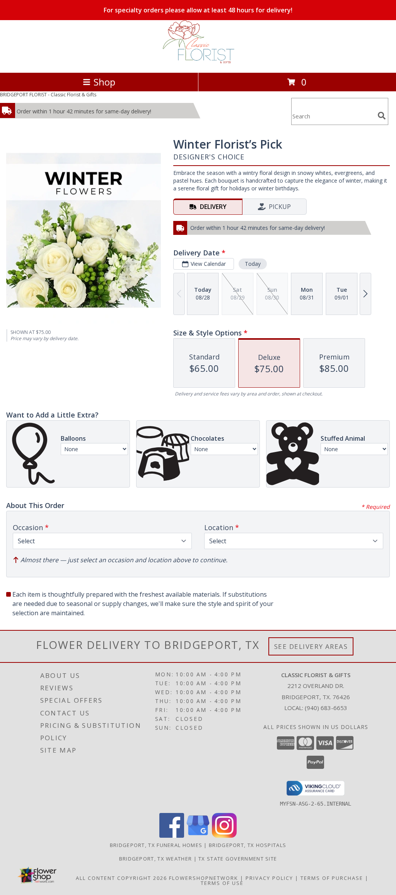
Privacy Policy (269, 877)
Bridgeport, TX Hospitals (247, 845)
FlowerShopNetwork (203, 877)
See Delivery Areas (311, 646)
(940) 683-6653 (326, 708)
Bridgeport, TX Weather (155, 858)
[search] (382, 115)
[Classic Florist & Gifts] (198, 61)
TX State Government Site (237, 858)
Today (253, 263)
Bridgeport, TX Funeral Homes (156, 845)
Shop (104, 81)
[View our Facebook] (171, 835)
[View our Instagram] (224, 835)
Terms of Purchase (331, 877)
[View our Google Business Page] (198, 835)
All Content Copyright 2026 (121, 877)
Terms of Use (222, 883)
